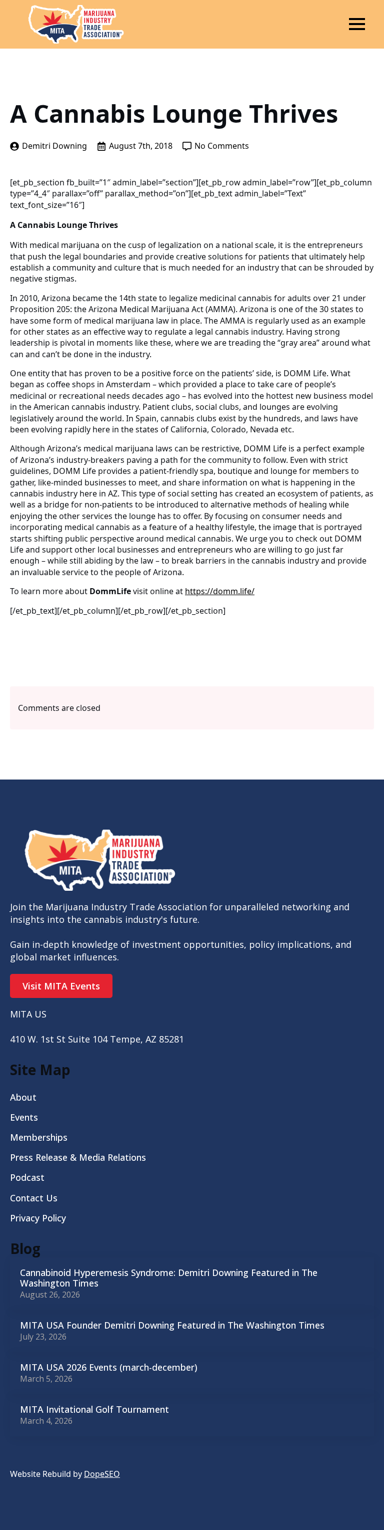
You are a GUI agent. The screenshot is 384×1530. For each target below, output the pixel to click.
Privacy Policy (38, 1218)
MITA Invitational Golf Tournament (94, 1409)
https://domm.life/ (219, 591)
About (23, 1097)
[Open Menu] (357, 24)
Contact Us (34, 1198)
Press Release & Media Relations (78, 1157)
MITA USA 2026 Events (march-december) (109, 1367)
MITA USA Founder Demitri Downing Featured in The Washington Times (172, 1325)
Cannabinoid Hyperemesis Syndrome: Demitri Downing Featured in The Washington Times (169, 1278)
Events (24, 1117)
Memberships (39, 1137)
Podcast (27, 1177)
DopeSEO (102, 1473)
